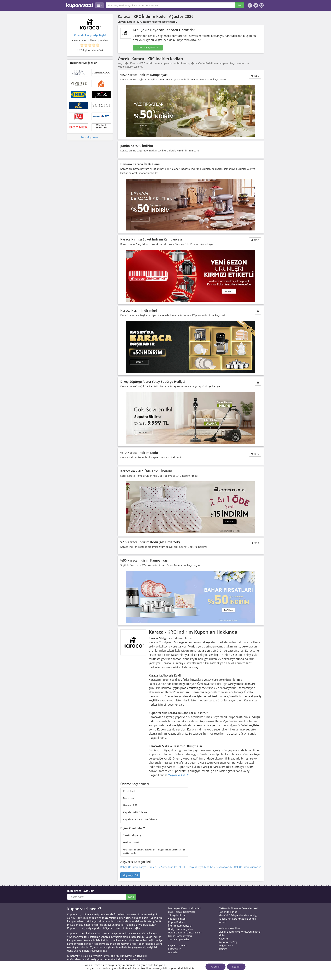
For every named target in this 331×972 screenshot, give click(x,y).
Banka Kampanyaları (180, 936)
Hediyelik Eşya (195, 867)
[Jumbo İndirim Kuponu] (101, 94)
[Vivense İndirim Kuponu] (78, 83)
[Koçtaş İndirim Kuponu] (101, 83)
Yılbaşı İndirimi (176, 915)
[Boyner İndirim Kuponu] (78, 127)
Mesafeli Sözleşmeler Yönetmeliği (238, 915)
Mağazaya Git (177, 775)
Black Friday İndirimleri (181, 911)
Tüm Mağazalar (90, 137)
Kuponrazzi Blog (228, 942)
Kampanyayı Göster (148, 47)
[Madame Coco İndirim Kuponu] (101, 72)
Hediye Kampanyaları (180, 929)
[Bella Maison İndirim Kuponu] (78, 72)
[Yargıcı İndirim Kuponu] (101, 105)
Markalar (173, 952)
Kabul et (215, 966)
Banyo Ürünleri (147, 867)
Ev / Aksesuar (165, 867)
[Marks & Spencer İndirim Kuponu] (101, 127)
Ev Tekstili (179, 867)
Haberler (224, 938)
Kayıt (131, 896)
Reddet (236, 966)
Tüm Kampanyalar (178, 939)
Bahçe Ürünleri (129, 867)
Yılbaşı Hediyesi (177, 918)
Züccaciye (255, 867)
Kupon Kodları (176, 922)
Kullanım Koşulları (229, 928)
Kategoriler (174, 949)
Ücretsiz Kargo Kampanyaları (185, 932)
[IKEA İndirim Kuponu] (78, 94)
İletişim (223, 949)
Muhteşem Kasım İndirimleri (184, 908)
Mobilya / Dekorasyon (216, 867)
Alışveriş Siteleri (177, 945)
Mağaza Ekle (226, 945)
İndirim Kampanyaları (180, 925)
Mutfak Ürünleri (239, 867)
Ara (240, 5)
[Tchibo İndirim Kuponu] (78, 105)
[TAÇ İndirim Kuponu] (78, 116)
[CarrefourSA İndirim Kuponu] (101, 116)
